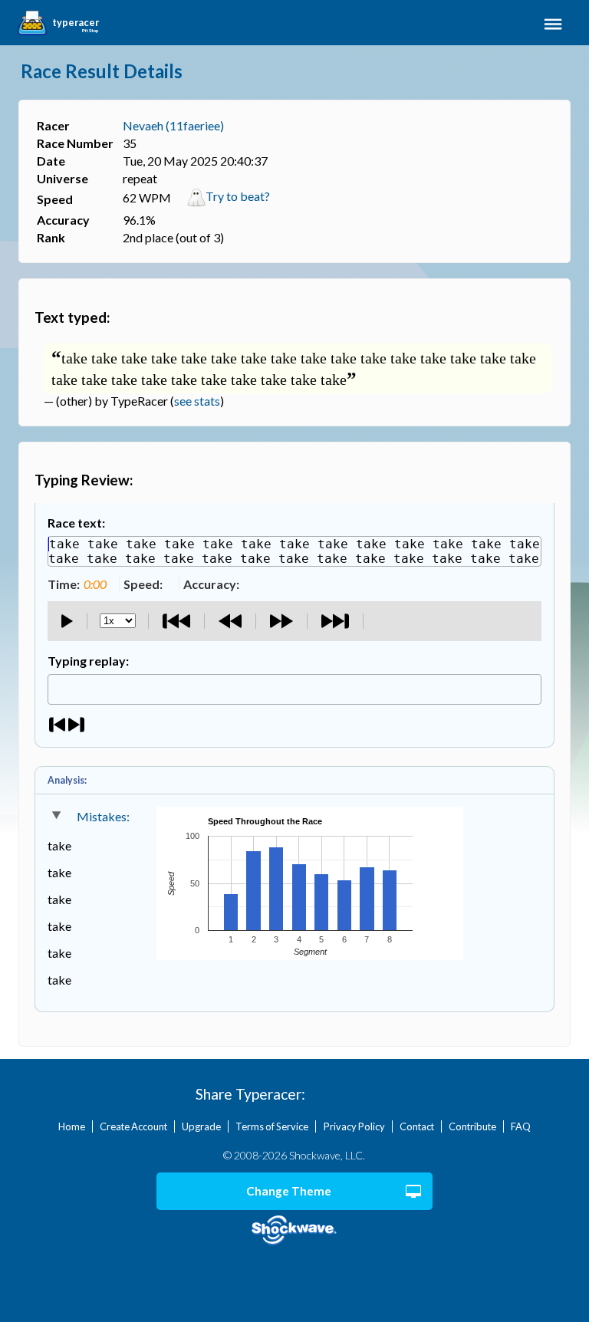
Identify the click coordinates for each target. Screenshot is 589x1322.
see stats (197, 400)
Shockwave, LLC (294, 1230)
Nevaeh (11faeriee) (173, 125)
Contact (417, 1126)
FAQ (521, 1126)
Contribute (472, 1126)
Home (71, 1126)
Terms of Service (271, 1126)
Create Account (133, 1126)
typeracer (75, 23)
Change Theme (288, 1191)
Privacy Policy (354, 1126)
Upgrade (201, 1126)
